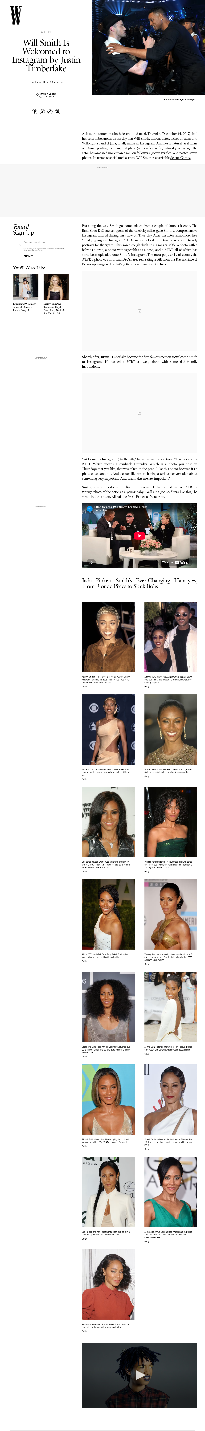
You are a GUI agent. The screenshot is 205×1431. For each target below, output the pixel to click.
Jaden (187, 138)
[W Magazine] (16, 15)
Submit (28, 255)
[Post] (42, 111)
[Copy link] (50, 111)
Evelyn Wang (48, 93)
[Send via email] (57, 111)
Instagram (147, 143)
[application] (139, 1375)
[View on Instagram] (140, 311)
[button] (140, 1375)
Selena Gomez (180, 158)
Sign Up (23, 229)
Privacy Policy (37, 250)
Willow (87, 143)
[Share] (34, 111)
